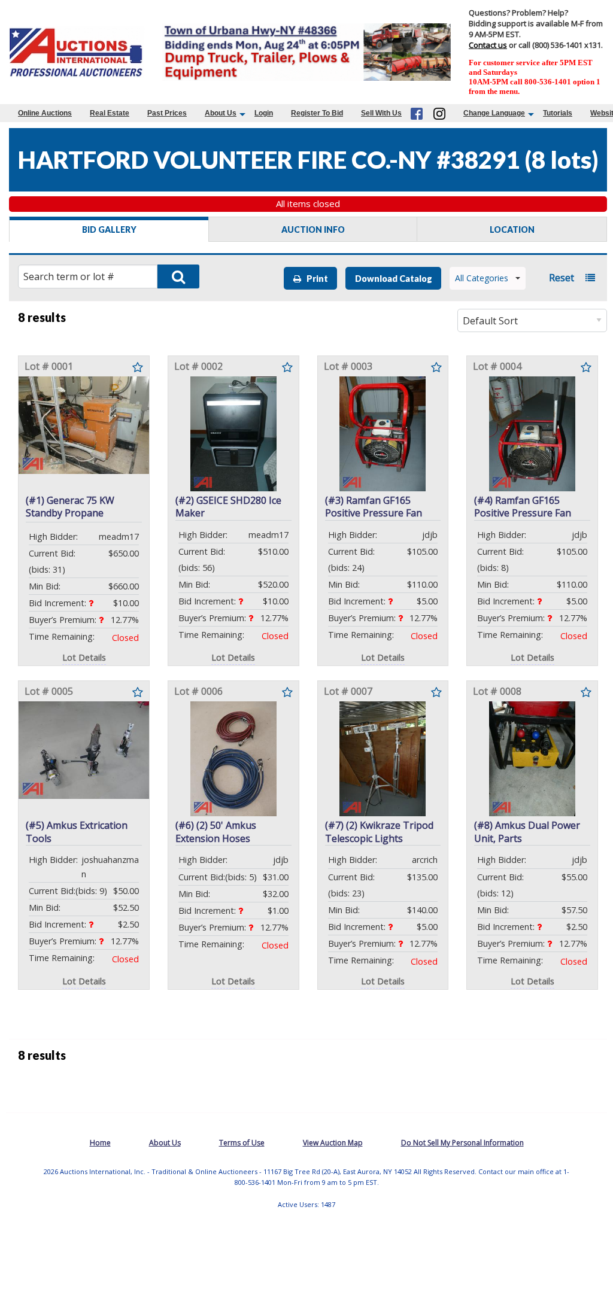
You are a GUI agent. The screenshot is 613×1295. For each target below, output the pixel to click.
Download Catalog (393, 278)
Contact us (488, 44)
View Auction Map (333, 1143)
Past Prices (167, 113)
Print (314, 278)
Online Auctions (45, 113)
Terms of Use (242, 1143)
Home (100, 1143)
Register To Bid (317, 113)
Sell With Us (381, 113)
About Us (220, 113)
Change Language (494, 113)
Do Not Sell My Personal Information (462, 1143)
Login (263, 113)
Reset (561, 277)
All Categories (481, 278)
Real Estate (109, 113)
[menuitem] (45, 113)
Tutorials (557, 113)
